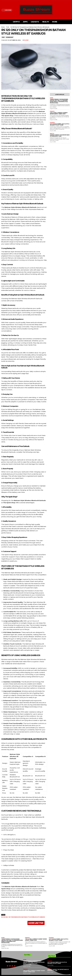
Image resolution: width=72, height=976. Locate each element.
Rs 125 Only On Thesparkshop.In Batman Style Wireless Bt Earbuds (23, 917)
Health (52, 133)
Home (3, 27)
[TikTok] (67, 10)
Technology (9, 37)
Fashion (52, 122)
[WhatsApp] (69, 40)
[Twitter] (70, 10)
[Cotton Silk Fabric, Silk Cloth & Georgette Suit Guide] (60, 931)
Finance (52, 111)
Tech (7, 27)
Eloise (26, 40)
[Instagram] (65, 10)
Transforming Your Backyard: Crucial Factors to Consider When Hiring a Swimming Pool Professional (59, 101)
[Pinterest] (64, 40)
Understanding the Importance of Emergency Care (59, 135)
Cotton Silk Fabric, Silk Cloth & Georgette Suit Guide (59, 124)
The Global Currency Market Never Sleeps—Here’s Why (59, 113)
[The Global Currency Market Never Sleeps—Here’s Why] (36, 931)
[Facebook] (62, 10)
